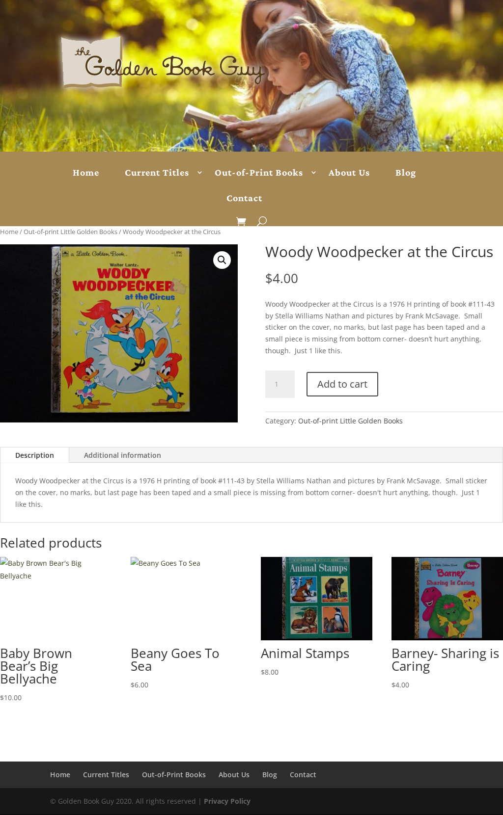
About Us (349, 173)
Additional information (122, 455)
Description (34, 455)
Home (86, 173)
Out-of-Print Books (259, 173)
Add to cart (342, 384)
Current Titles (157, 173)
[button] (222, 260)
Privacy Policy (227, 801)
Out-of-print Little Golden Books (70, 231)
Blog (405, 173)
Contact (244, 198)
